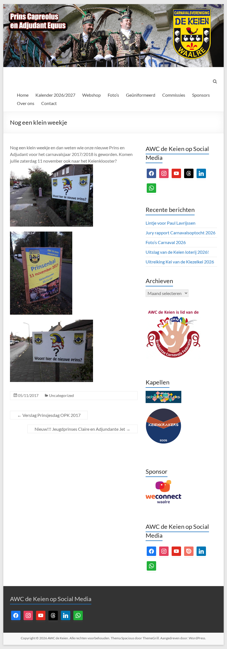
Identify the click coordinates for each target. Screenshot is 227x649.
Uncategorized (61, 395)
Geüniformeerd (140, 95)
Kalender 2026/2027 (55, 95)
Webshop (91, 95)
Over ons (25, 103)
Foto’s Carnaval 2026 (166, 242)
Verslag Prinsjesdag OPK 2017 (49, 415)
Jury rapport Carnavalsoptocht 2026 (180, 232)
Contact (49, 103)
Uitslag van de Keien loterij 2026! (177, 252)
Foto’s (113, 95)
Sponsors (201, 95)
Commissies (173, 95)
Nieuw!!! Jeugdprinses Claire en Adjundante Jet (82, 429)
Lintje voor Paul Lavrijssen (170, 222)
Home (23, 95)
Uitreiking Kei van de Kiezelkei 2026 (180, 261)
